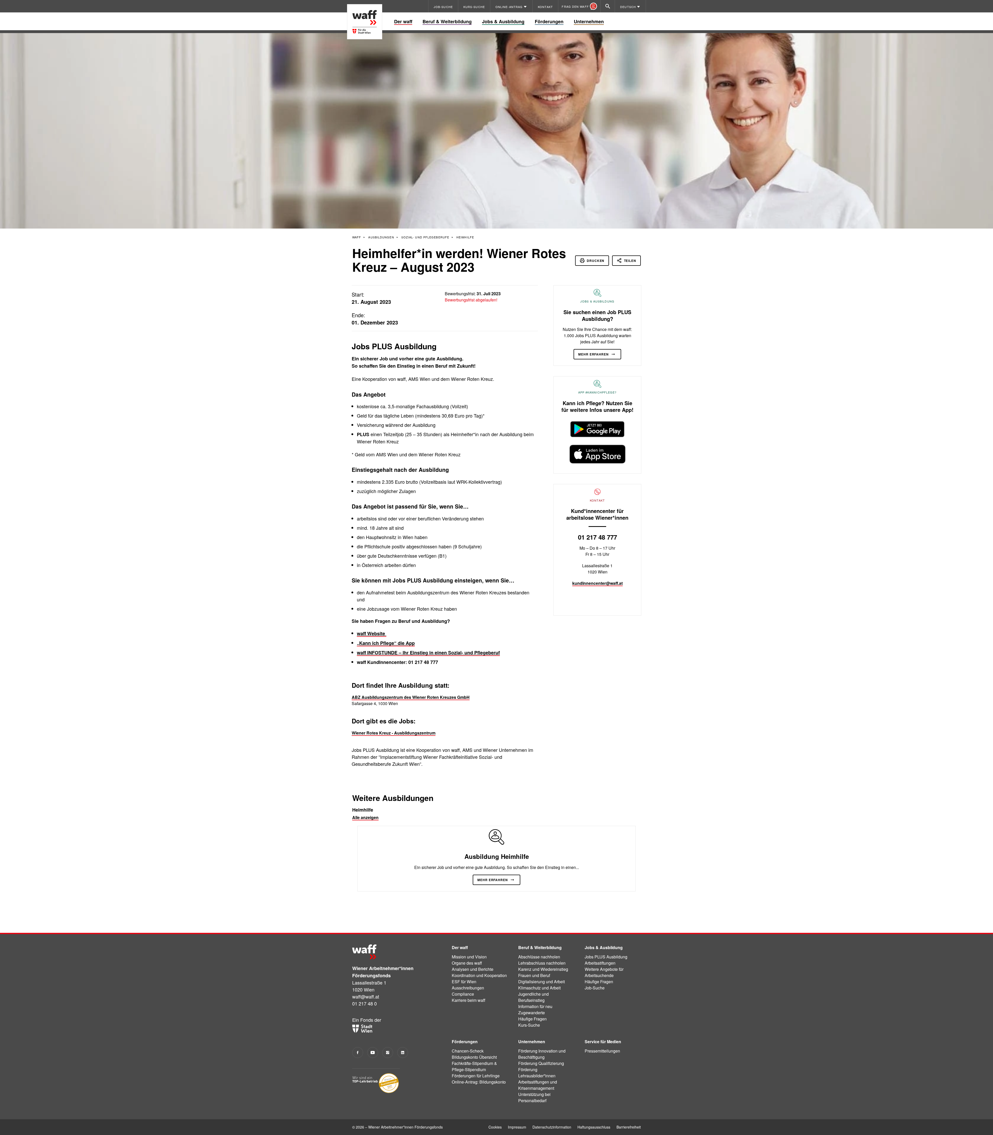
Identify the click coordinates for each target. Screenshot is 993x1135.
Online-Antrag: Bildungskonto (479, 1082)
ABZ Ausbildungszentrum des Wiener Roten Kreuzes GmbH (411, 697)
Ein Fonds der (366, 1019)
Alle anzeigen (365, 817)
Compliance (463, 994)
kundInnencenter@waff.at (597, 583)
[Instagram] (387, 1052)
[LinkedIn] (402, 1052)
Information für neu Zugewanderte (535, 1009)
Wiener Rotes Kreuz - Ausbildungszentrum (393, 733)
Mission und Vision (469, 957)
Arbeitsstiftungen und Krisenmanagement (537, 1085)
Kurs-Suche (529, 1025)
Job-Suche (595, 988)
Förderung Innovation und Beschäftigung (542, 1054)
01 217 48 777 (597, 537)
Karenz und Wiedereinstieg (543, 969)
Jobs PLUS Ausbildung (606, 957)
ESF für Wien (464, 982)
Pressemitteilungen (602, 1051)
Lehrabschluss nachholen (542, 963)
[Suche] (608, 6)
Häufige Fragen (532, 1019)
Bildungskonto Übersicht (474, 1057)
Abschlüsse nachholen (539, 957)
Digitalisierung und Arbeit (541, 982)
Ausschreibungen (468, 988)
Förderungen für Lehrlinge (476, 1076)
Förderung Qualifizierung (541, 1063)
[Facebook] (357, 1052)
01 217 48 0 (364, 1003)
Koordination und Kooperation (479, 975)
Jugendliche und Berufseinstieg (533, 997)
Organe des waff (467, 963)
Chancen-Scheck (468, 1051)
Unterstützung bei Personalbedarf (534, 1097)
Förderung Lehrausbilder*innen (536, 1072)
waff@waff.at (365, 996)
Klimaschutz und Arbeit (539, 988)
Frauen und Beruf (534, 975)
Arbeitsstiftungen (600, 963)
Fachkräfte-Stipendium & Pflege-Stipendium (474, 1066)
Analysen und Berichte (472, 969)
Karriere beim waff (468, 1000)
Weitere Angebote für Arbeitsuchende (604, 972)
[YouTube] (372, 1052)
